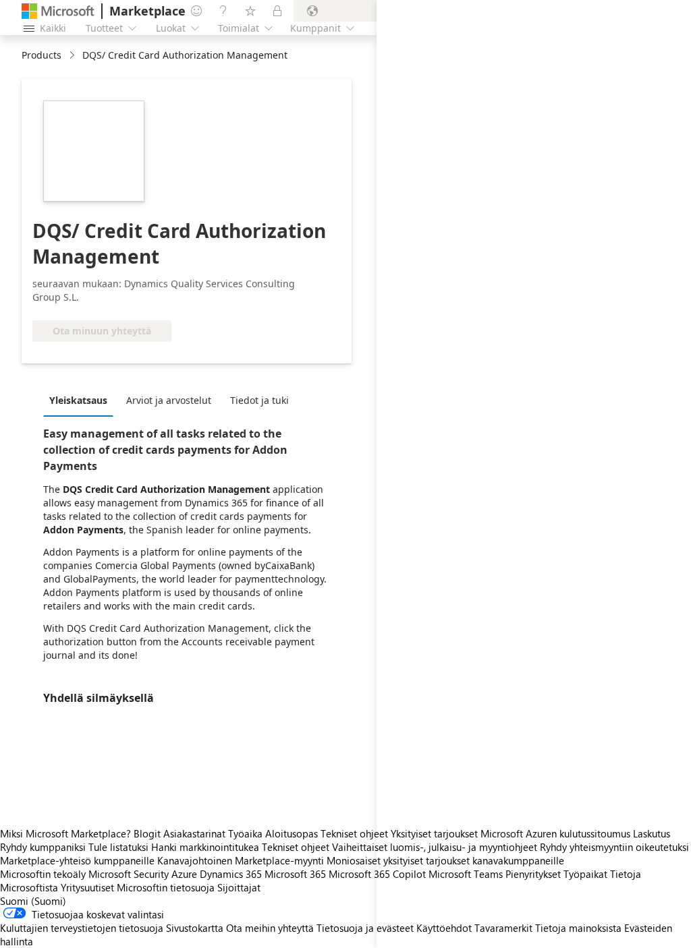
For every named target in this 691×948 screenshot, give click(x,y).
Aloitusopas (291, 833)
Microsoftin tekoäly (43, 874)
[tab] (81, 400)
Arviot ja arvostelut (168, 400)
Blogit (147, 833)
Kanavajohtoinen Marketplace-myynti (240, 860)
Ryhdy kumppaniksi (43, 847)
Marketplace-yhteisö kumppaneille (77, 860)
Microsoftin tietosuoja (166, 887)
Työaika (245, 833)
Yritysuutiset (87, 887)
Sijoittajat (238, 887)
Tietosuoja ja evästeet (365, 928)
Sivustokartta (194, 928)
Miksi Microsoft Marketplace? (65, 833)
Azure (184, 874)
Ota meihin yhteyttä (270, 928)
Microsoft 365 (295, 874)
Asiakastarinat (194, 833)
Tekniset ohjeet (354, 833)
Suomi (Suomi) (33, 901)
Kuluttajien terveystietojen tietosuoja (81, 928)
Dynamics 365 (231, 874)
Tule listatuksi (118, 847)
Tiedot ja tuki (259, 400)
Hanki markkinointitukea (205, 847)
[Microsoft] (58, 11)
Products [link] (41, 55)
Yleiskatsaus (78, 400)
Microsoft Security (128, 874)
